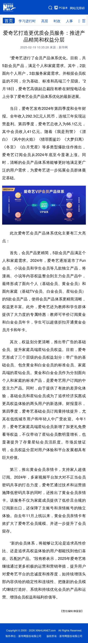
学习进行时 (27, 20)
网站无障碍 (77, 8)
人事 (69, 20)
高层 (44, 20)
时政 (57, 20)
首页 (8, 20)
